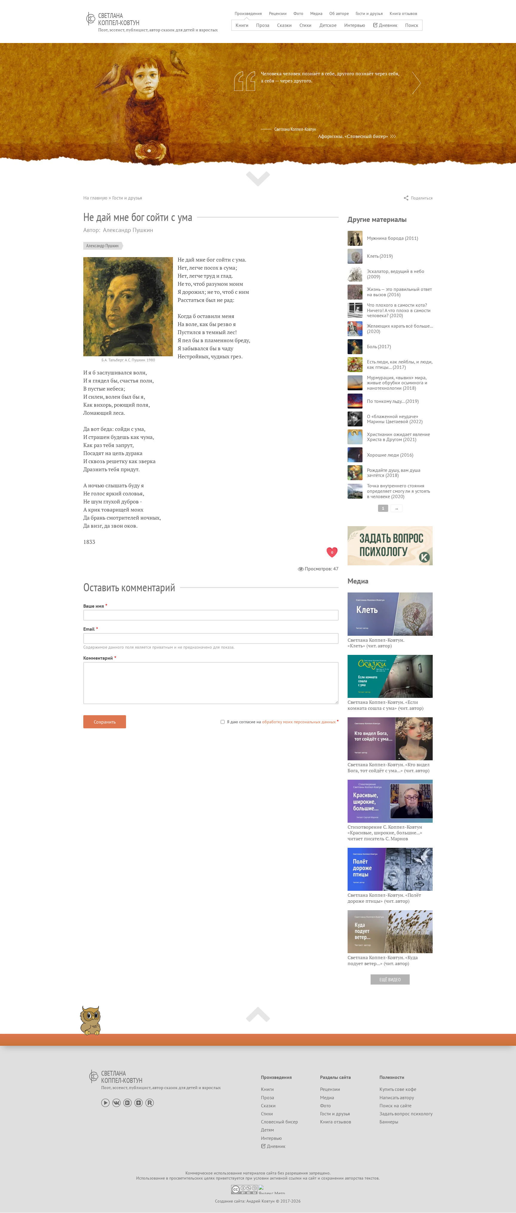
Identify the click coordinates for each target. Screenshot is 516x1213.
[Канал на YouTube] (105, 1102)
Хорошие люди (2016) (390, 455)
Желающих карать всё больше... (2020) (400, 328)
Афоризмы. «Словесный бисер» (353, 136)
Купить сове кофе (398, 1089)
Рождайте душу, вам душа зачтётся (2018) (393, 472)
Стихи (305, 25)
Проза (262, 25)
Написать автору (397, 1097)
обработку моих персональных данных (299, 721)
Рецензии (278, 13)
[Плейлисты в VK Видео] (127, 1102)
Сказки (284, 25)
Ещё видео (390, 979)
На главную (95, 198)
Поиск (411, 25)
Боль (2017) (379, 346)
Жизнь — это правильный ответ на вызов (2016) (399, 291)
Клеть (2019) (380, 256)
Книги (242, 25)
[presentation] (416, 83)
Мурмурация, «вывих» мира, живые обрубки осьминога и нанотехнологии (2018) (397, 382)
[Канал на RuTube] (149, 1102)
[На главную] (90, 18)
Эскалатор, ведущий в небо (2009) (395, 274)
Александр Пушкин (102, 245)
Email (89, 629)
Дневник (388, 25)
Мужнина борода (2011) (392, 238)
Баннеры (389, 1122)
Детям (267, 1130)
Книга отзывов (403, 13)
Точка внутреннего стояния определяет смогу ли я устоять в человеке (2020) (398, 491)
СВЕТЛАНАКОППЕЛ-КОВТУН (118, 19)
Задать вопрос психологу (406, 1114)
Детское (328, 25)
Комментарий (98, 658)
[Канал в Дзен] (138, 1102)
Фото (298, 13)
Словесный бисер (279, 1122)
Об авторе (339, 13)
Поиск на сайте (395, 1105)
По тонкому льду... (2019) (393, 401)
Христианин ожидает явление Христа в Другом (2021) (398, 437)
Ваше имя (93, 606)
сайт (312, 1178)
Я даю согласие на (281, 721)
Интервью (354, 25)
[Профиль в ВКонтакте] (116, 1102)
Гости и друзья (369, 13)
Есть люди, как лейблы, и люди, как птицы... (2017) (399, 364)
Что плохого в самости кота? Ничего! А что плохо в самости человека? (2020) (399, 310)
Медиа (316, 13)
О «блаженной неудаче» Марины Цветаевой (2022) (395, 419)
